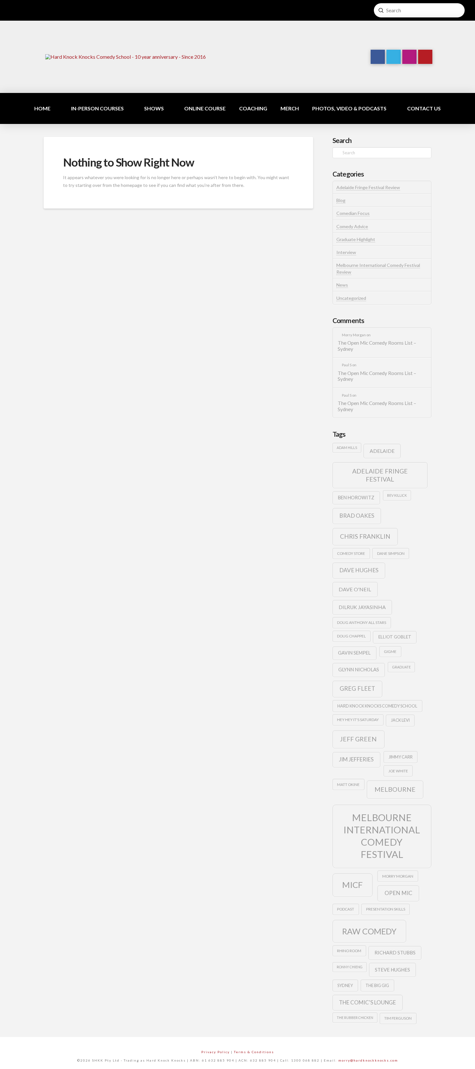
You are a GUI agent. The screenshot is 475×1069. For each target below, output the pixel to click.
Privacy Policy (215, 1052)
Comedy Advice (352, 226)
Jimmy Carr (401, 756)
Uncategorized (351, 298)
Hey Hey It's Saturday (358, 719)
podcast (345, 909)
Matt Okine (348, 784)
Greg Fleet (357, 688)
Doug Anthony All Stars (361, 622)
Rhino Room (349, 950)
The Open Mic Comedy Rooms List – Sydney (377, 346)
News (342, 285)
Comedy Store (351, 553)
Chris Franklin (365, 536)
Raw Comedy (369, 931)
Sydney (345, 985)
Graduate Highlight (355, 239)
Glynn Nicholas (358, 669)
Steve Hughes (392, 969)
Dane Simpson (391, 553)
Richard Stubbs (395, 952)
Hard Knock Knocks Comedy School (377, 705)
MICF (352, 885)
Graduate (401, 667)
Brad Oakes (356, 515)
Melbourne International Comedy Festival (381, 836)
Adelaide (382, 451)
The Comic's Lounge (367, 1002)
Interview (346, 252)
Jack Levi (400, 720)
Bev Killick (397, 495)
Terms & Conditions (254, 1052)
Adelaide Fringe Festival (380, 475)
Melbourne (395, 789)
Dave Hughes (358, 570)
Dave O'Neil (355, 589)
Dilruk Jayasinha (362, 607)
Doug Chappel (351, 636)
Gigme (390, 651)
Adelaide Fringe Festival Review (368, 187)
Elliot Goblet (394, 636)
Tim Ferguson (398, 1018)
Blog (340, 200)
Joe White (398, 771)
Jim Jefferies (356, 759)
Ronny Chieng (350, 967)
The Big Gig (377, 985)
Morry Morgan (397, 876)
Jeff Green (358, 739)
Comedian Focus (353, 213)
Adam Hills (347, 447)
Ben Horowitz (356, 497)
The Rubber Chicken (355, 1017)
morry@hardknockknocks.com (368, 1060)
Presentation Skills (385, 909)
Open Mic (398, 893)
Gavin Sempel (354, 653)
